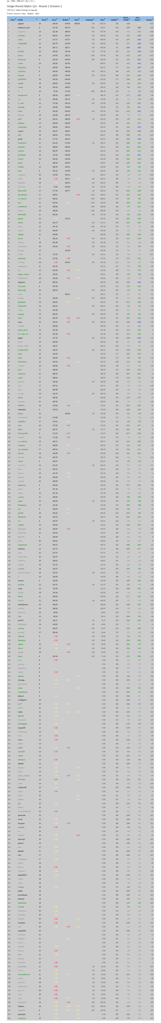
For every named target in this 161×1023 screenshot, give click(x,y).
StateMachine (23, 605)
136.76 (55, 394)
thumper (21, 75)
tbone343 (21, 147)
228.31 (67, 167)
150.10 (55, 322)
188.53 (55, 378)
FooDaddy (21, 915)
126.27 (55, 569)
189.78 (55, 167)
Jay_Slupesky (23, 449)
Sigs (19, 386)
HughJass (21, 282)
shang (20, 310)
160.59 (55, 481)
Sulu (19, 616)
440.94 (67, 60)
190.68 (55, 366)
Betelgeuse (22, 505)
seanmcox (22, 374)
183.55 (55, 402)
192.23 (55, 362)
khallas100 (22, 533)
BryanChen (22, 67)
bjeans (20, 955)
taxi (19, 509)
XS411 (20, 708)
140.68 (55, 537)
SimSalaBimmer (24, 974)
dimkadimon (22, 362)
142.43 (55, 533)
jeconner (21, 394)
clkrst (20, 318)
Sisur (20, 998)
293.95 (67, 71)
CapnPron (21, 561)
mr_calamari (22, 441)
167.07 (55, 585)
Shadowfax (22, 517)
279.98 (67, 107)
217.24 (55, 28)
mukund (21, 907)
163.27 (55, 628)
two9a (20, 712)
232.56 (67, 151)
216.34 (55, 87)
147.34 (55, 338)
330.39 (67, 67)
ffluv (19, 521)
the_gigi (21, 250)
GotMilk (21, 167)
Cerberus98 (22, 787)
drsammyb (22, 60)
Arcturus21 (22, 720)
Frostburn (21, 36)
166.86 (55, 453)
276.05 (67, 75)
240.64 (67, 147)
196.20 (55, 51)
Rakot (20, 429)
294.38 (67, 79)
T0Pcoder (21, 779)
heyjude (21, 600)
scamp (20, 87)
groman (20, 473)
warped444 (22, 931)
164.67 (55, 461)
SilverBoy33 (22, 195)
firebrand (21, 947)
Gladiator (21, 326)
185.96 (55, 398)
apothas (21, 676)
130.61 (55, 561)
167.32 (55, 227)
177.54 (55, 191)
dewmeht (21, 382)
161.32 (55, 473)
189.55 (55, 75)
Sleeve (20, 223)
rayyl (20, 425)
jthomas (21, 453)
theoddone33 (22, 95)
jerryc (20, 660)
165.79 (55, 457)
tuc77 (20, 704)
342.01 (67, 127)
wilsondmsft (22, 246)
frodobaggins (22, 724)
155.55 (55, 298)
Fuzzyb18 (21, 286)
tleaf (19, 135)
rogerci (20, 791)
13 (40, 123)
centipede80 (22, 43)
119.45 (55, 581)
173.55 (55, 425)
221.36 (55, 32)
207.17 (55, 48)
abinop (20, 398)
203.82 (55, 302)
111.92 (55, 589)
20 (40, 24)
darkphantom (22, 266)
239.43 (67, 163)
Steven (20, 231)
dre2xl (20, 163)
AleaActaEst (22, 557)
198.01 (55, 199)
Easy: (24, 14)
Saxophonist (22, 545)
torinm (20, 541)
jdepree (20, 219)
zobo (20, 553)
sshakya (21, 887)
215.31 (55, 143)
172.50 (55, 155)
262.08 (67, 123)
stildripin (21, 835)
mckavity (21, 262)
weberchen (22, 485)
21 (40, 99)
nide (19, 927)
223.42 (55, 60)
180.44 (55, 163)
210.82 (55, 278)
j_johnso (21, 497)
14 (40, 32)
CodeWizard (22, 207)
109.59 (55, 596)
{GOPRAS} (22, 79)
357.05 (67, 63)
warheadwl (22, 410)
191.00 (55, 111)
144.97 (55, 529)
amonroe (21, 585)
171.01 (55, 254)
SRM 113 (20, 1)
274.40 (67, 143)
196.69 (55, 342)
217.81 (55, 258)
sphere (20, 978)
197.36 (55, 334)
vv (19, 48)
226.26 (55, 215)
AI (19, 91)
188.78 (55, 374)
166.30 (67, 262)
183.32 (55, 159)
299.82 (67, 119)
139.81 (55, 541)
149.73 (55, 517)
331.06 (67, 51)
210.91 (55, 274)
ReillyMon (21, 183)
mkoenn (21, 151)
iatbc (20, 847)
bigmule (21, 716)
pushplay (21, 827)
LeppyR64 (21, 1010)
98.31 (55, 616)
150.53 (55, 509)
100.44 (55, 632)
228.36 (67, 414)
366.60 (67, 32)
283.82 (67, 87)
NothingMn (22, 529)
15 (40, 51)
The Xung (21, 187)
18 (40, 83)
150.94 (55, 314)
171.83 (55, 437)
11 (40, 143)
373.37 (67, 40)
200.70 (55, 151)
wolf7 (20, 119)
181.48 (55, 242)
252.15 (67, 55)
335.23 (67, 183)
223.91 (55, 55)
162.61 (55, 469)
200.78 (55, 318)
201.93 (55, 310)
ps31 (20, 370)
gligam (20, 338)
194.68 (55, 99)
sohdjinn (21, 525)
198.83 (55, 147)
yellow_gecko (23, 330)
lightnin (20, 863)
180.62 (55, 83)
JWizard (21, 636)
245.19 (67, 103)
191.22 (55, 171)
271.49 (67, 91)
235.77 (67, 191)
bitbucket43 (22, 191)
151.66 (55, 505)
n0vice (20, 648)
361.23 (67, 28)
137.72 (55, 549)
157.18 (55, 493)
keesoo (20, 867)
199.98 (55, 326)
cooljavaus (22, 1018)
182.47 (55, 131)
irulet (20, 171)
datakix (20, 807)
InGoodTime (22, 732)
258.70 (67, 95)
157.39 (55, 489)
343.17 (67, 179)
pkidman (21, 919)
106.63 (55, 608)
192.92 (55, 63)
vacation (21, 569)
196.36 (55, 71)
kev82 (20, 342)
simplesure (22, 911)
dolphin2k (21, 939)
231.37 (67, 99)
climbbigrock (22, 859)
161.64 (55, 656)
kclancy (21, 951)
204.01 (55, 36)
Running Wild (23, 433)
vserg (20, 589)
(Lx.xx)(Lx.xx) (23, 334)
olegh (20, 354)
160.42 (55, 485)
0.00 (78, 95)
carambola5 (22, 127)
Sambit (20, 672)
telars (20, 358)
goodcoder (22, 815)
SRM (13, 1)
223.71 (55, 223)
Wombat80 (22, 215)
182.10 (55, 238)
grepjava (21, 768)
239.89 (55, 234)
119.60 (55, 577)
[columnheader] (12, 19)
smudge (21, 481)
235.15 (67, 175)
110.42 (55, 593)
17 (40, 40)
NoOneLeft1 (22, 1002)
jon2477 (21, 620)
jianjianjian (22, 1014)
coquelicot (21, 32)
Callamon (21, 549)
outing (20, 40)
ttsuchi (20, 238)
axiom (20, 294)
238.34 (55, 24)
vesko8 (20, 593)
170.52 (55, 175)
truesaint (21, 437)
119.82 (55, 624)
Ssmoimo (21, 465)
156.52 (55, 290)
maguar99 (21, 728)
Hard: (37, 14)
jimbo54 (21, 51)
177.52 (55, 139)
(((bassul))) (22, 290)
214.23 (55, 465)
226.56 (67, 111)
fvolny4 (20, 159)
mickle (20, 63)
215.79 (55, 43)
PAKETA (21, 406)
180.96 (55, 211)
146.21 (55, 350)
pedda (20, 891)
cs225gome (22, 700)
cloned (20, 756)
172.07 (55, 433)
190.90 (55, 107)
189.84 (55, 123)
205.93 (55, 501)
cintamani (21, 445)
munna (20, 943)
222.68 (67, 250)
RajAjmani (21, 640)
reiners (20, 378)
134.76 (55, 557)
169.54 (55, 135)
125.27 (55, 620)
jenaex (20, 688)
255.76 (67, 115)
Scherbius (21, 923)
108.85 (55, 605)
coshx (20, 179)
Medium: (31, 14)
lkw (19, 270)
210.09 (55, 115)
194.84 (55, 231)
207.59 (55, 286)
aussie (20, 55)
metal (20, 111)
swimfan (21, 608)
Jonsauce (21, 871)
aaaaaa (20, 652)
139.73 (55, 545)
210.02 (55, 203)
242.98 (67, 159)
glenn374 (21, 537)
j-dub (20, 994)
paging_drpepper (24, 776)
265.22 (67, 139)
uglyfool (21, 24)
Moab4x (21, 298)
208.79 (55, 282)
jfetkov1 (21, 696)
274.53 (67, 135)
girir (19, 803)
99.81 (55, 612)
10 (40, 63)
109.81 (55, 127)
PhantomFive (23, 986)
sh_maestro (22, 199)
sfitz (19, 855)
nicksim (21, 581)
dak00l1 (21, 764)
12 (40, 103)
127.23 (55, 565)
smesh (20, 254)
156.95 (55, 497)
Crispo (20, 772)
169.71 (55, 441)
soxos (20, 740)
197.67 (55, 521)
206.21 (67, 294)
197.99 (55, 330)
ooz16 (20, 819)
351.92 (67, 36)
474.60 (67, 24)
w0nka (20, 489)
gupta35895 (22, 967)
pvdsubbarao (22, 895)
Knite (20, 736)
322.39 (67, 43)
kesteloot (21, 402)
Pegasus (21, 1006)
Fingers (20, 211)
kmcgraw (21, 823)
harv (19, 203)
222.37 (55, 429)
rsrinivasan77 (23, 417)
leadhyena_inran (24, 28)
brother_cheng (23, 346)
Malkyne (21, 959)
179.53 (55, 410)
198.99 (55, 207)
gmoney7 (21, 632)
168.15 (55, 449)
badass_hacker (23, 274)
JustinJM (21, 752)
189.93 (55, 370)
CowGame (22, 71)
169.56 (55, 445)
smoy (20, 322)
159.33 (55, 600)
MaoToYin (21, 612)
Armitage (21, 680)
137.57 (55, 553)
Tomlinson (21, 935)
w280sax (21, 123)
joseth (20, 139)
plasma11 (21, 839)
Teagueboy (22, 668)
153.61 (55, 306)
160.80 (55, 477)
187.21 (55, 386)
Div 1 (27, 1)
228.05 (55, 95)
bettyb (20, 748)
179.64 (55, 406)
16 (40, 48)
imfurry (20, 414)
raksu (20, 390)
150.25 (55, 513)
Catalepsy (21, 175)
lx (18, 577)
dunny (20, 656)
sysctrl (20, 970)
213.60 (55, 270)
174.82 (55, 246)
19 (40, 115)
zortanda (21, 366)
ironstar (20, 242)
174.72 (55, 40)
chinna (20, 461)
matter (20, 883)
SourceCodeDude (24, 811)
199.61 (55, 195)
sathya (20, 879)
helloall (20, 644)
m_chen (21, 103)
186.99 (55, 390)
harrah (20, 501)
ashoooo (21, 628)
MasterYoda (22, 684)
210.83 (55, 67)
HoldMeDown (23, 278)
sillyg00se (21, 422)
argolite (20, 83)
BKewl (20, 596)
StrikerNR (21, 963)
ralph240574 (22, 875)
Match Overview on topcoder (26, 10)
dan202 (20, 513)
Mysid (20, 795)
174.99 (55, 417)
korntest (21, 565)
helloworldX (22, 306)
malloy (20, 493)
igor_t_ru (21, 990)
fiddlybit (21, 234)
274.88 (67, 83)
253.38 (67, 187)
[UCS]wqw (22, 155)
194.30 (55, 354)
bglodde (21, 851)
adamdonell (22, 903)
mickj (20, 227)
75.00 (55, 91)
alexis (20, 469)
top (8, 1)
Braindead (21, 302)
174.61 (55, 422)
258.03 (67, 155)
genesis (21, 843)
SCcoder (21, 457)
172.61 (55, 573)
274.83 (67, 171)
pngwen (21, 799)
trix (19, 831)
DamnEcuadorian (24, 573)
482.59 (77, 24)
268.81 (67, 131)
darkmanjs (22, 258)
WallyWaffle (22, 624)
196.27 (55, 346)
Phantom (21, 115)
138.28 (55, 382)
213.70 (55, 266)
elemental (21, 760)
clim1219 (21, 982)
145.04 (55, 525)
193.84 (55, 358)
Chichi (20, 784)
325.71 (67, 48)
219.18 (55, 79)
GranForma (22, 143)
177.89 (55, 103)
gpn (19, 99)
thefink (20, 744)
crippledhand (22, 692)
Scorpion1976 (23, 350)
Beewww (21, 899)
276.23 (67, 219)
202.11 (55, 119)
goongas (21, 314)
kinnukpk (21, 107)
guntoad (21, 477)
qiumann (21, 664)
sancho (20, 131)
